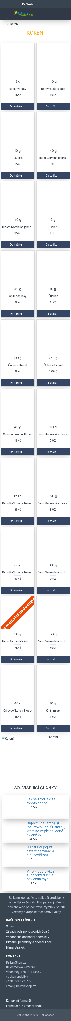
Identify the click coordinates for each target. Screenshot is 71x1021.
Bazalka (18, 158)
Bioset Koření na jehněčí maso (17, 227)
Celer (53, 227)
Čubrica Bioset (17, 365)
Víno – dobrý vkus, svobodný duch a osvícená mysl (41, 875)
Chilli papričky (17, 296)
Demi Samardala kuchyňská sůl (53, 572)
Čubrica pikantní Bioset (18, 434)
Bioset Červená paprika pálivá (53, 158)
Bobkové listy (17, 89)
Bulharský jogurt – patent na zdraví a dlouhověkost (41, 851)
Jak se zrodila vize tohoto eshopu (41, 801)
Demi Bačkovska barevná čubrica (53, 434)
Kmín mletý (53, 710)
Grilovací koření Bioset (17, 710)
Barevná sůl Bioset (53, 89)
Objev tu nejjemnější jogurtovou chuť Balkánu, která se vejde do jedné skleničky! (46, 829)
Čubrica (53, 296)
